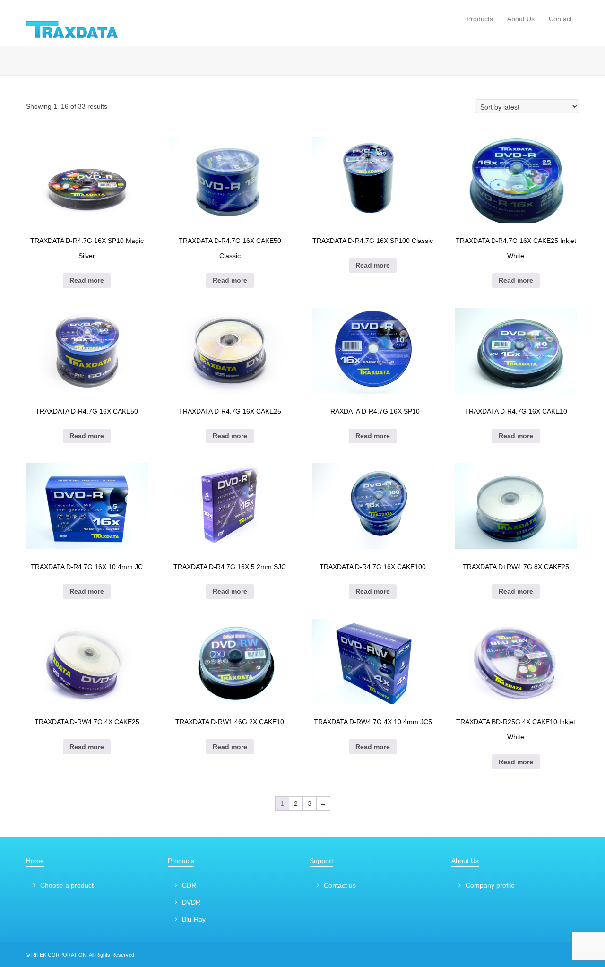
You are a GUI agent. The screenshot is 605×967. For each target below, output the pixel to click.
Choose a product (67, 885)
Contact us (340, 885)
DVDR (191, 902)
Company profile (490, 885)
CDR (189, 885)
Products (480, 19)
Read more (86, 280)
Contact (560, 19)
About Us (521, 19)
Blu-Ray (194, 919)
